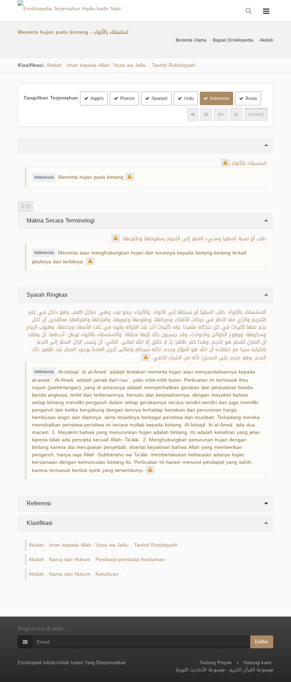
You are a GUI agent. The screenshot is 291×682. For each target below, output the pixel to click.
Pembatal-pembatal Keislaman (130, 559)
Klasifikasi (39, 522)
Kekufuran (107, 574)
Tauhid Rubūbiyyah (173, 65)
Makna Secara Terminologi (60, 220)
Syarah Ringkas (46, 294)
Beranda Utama (191, 40)
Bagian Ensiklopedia (233, 40)
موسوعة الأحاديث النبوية (200, 669)
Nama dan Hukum (69, 559)
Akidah (266, 40)
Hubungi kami (257, 662)
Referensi (38, 503)
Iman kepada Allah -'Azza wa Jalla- (107, 65)
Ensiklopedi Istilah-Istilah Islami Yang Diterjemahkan (72, 662)
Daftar (262, 641)
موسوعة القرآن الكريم (251, 669)
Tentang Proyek (215, 662)
